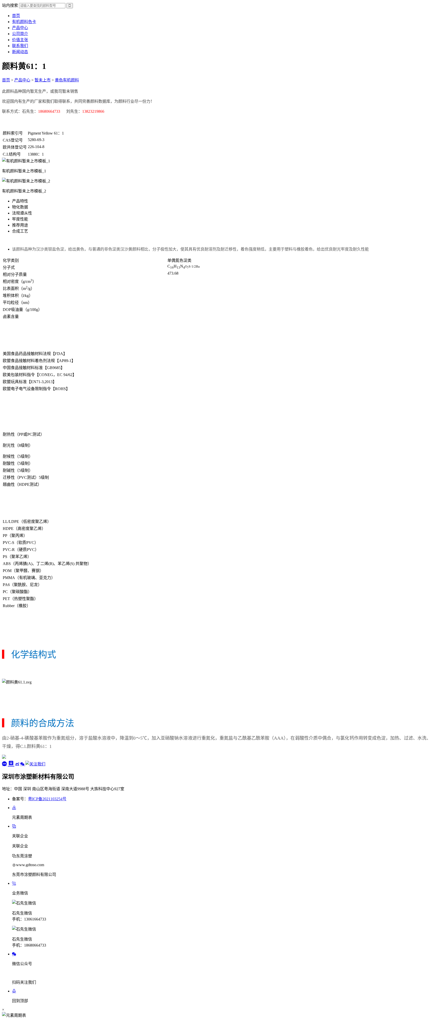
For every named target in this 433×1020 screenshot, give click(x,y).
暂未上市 (43, 80)
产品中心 (20, 28)
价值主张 (20, 40)
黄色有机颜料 (67, 80)
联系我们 (20, 46)
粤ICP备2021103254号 (47, 799)
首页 (16, 16)
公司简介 (20, 34)
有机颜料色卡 (24, 22)
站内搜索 (10, 5)
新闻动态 (20, 52)
